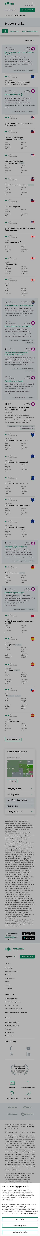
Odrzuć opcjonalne (20, 1226)
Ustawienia (20, 1219)
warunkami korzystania (26, 1211)
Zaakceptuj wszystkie (20, 1232)
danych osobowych (30, 1213)
